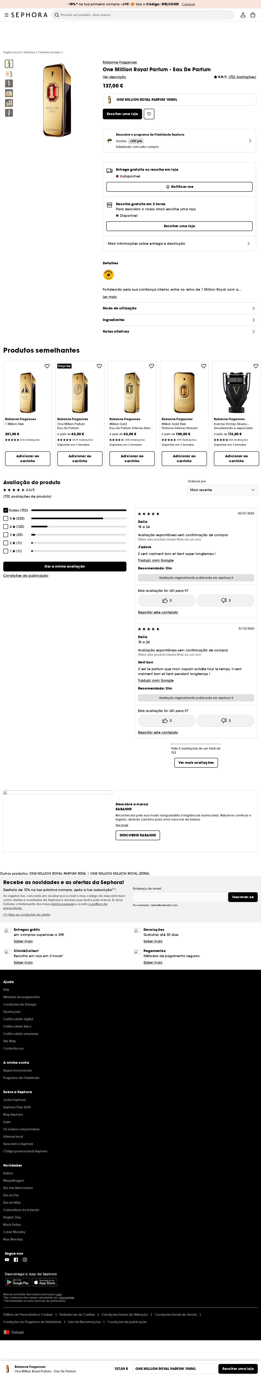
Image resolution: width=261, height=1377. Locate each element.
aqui (59, 1294)
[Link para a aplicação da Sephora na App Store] (44, 1282)
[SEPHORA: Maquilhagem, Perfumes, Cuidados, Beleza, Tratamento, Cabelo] (29, 14)
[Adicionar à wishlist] (47, 366)
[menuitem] (243, 15)
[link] (64, 566)
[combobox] (223, 490)
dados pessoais (62, 904)
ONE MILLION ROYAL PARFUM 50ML (57, 873)
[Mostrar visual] (9, 64)
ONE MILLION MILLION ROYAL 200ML (119, 873)
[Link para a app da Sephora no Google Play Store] (17, 1282)
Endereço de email (147, 888)
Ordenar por (197, 481)
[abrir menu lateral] (6, 15)
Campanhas (66, 1297)
